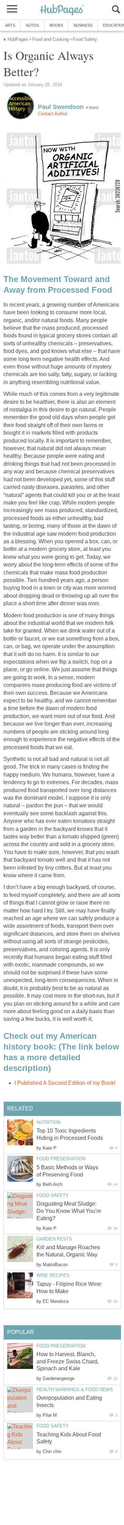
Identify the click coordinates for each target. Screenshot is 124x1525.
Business (83, 25)
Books (56, 25)
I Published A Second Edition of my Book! (64, 1083)
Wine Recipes (53, 1275)
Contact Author (53, 113)
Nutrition (49, 1122)
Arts (10, 25)
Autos (32, 25)
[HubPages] (62, 10)
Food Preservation (61, 1158)
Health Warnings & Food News (75, 1389)
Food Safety (53, 1195)
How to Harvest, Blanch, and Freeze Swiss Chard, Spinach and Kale (68, 1361)
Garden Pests (54, 1239)
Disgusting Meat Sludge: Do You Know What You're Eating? (69, 1211)
